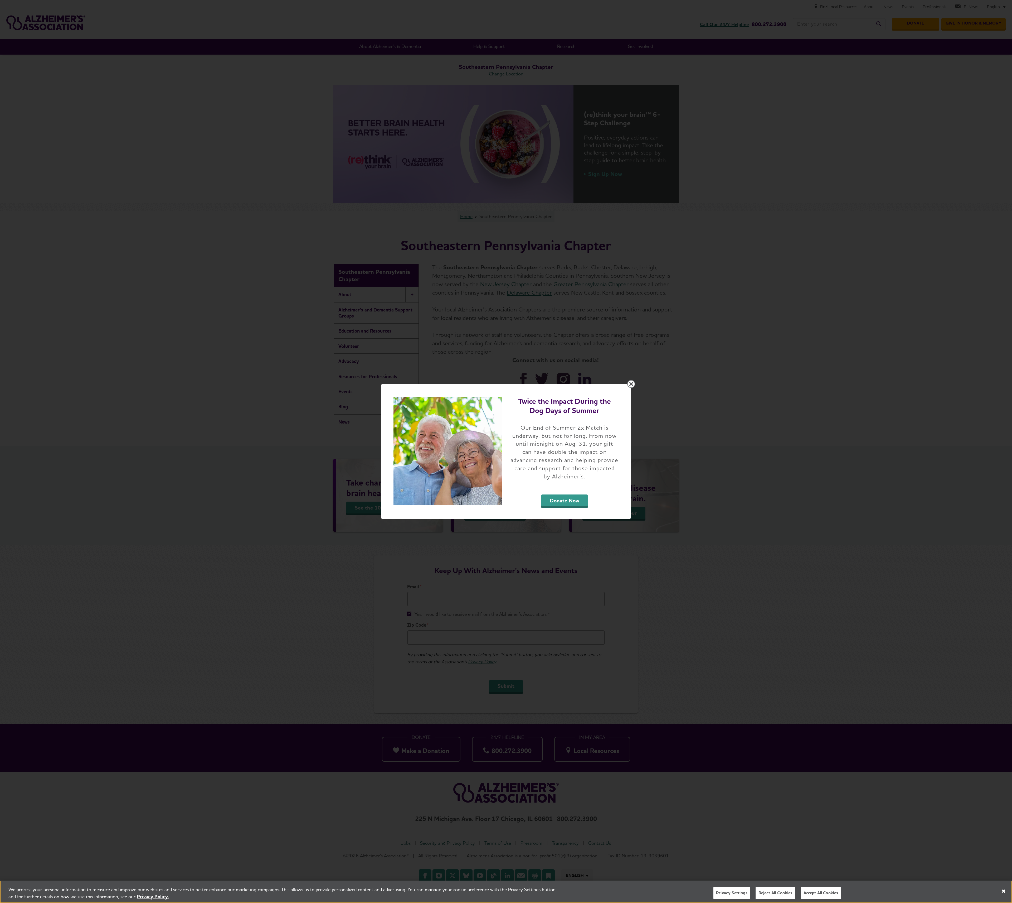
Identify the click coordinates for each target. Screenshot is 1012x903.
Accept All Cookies (821, 892)
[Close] (1003, 891)
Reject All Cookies (775, 892)
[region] (506, 892)
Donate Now (564, 500)
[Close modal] (631, 384)
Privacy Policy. (153, 896)
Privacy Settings (731, 892)
